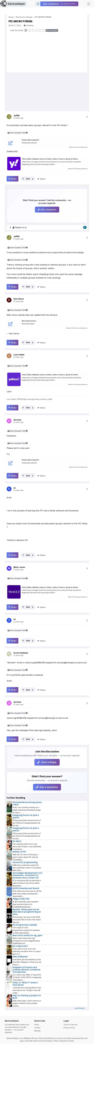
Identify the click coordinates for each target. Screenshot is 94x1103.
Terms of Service (70, 1025)
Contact (37, 1028)
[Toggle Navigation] (88, 3)
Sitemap (37, 1031)
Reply (13, 179)
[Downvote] (33, 179)
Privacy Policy (69, 1028)
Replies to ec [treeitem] (50, 227)
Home (11, 17)
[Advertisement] (48, 53)
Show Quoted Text (17, 133)
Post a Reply (49, 762)
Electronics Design (24, 17)
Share (42, 179)
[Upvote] (23, 179)
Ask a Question (48, 209)
